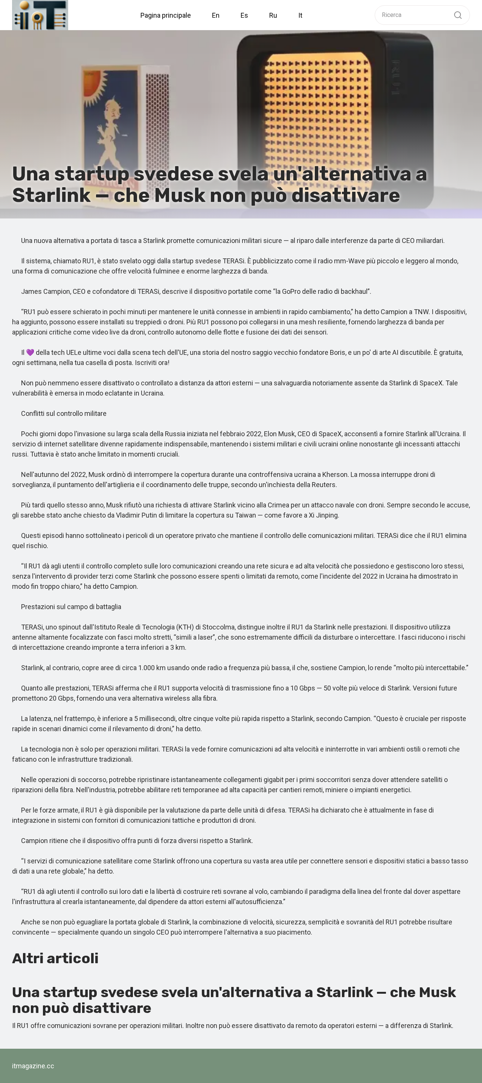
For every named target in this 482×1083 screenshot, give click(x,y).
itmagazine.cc (33, 1066)
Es (244, 15)
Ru (273, 15)
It (300, 15)
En (216, 15)
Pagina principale (165, 15)
